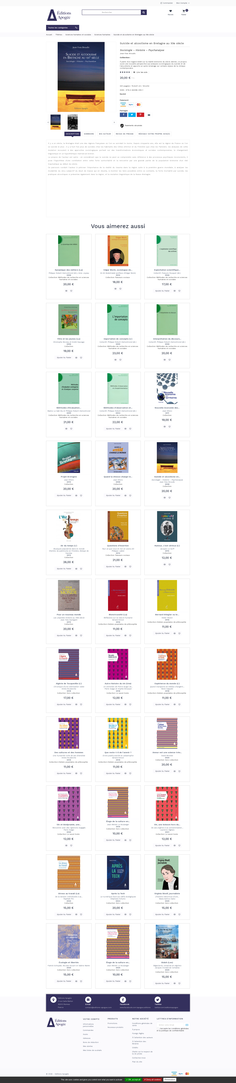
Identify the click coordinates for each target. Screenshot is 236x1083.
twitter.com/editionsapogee (166, 1007)
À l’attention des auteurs (142, 1037)
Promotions (112, 1023)
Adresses (86, 1038)
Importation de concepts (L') (118, 339)
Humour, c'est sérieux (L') (167, 545)
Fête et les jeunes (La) (68, 339)
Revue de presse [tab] (125, 134)
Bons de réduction (91, 1042)
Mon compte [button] (183, 3)
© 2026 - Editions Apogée (57, 1074)
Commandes (88, 1030)
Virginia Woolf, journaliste (167, 893)
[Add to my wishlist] (71, 291)
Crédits (135, 1048)
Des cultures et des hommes (68, 752)
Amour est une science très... (167, 752)
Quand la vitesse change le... (118, 477)
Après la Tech (118, 893)
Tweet (132, 115)
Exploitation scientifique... (167, 270)
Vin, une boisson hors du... (167, 824)
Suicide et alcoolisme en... (167, 477)
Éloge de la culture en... (118, 821)
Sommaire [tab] (89, 134)
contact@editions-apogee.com (98, 1007)
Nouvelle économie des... (167, 408)
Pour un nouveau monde (69, 614)
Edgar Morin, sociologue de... (118, 270)
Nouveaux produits (115, 1027)
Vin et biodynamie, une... (69, 824)
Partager (123, 115)
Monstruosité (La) (118, 614)
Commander (168, 3)
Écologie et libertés (69, 962)
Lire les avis (140, 72)
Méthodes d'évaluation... (69, 408)
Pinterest (140, 115)
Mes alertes (88, 1046)
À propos (136, 1029)
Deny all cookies (153, 1080)
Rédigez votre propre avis (154, 134)
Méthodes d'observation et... (118, 408)
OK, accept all (134, 1080)
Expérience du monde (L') (167, 683)
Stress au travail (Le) (68, 893)
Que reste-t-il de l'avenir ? (118, 752)
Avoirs (85, 1034)
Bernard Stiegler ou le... (167, 614)
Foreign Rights (138, 1033)
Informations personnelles (88, 1025)
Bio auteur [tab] (105, 134)
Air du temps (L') (69, 545)
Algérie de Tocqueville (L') (69, 683)
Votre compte (91, 1019)
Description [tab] (72, 134)
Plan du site (137, 1062)
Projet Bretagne (69, 477)
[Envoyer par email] (149, 115)
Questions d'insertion (118, 545)
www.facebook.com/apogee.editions (135, 1007)
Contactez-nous (139, 1058)
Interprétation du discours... (167, 339)
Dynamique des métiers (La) (69, 270)
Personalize (170, 1080)
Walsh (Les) (167, 962)
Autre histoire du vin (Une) (118, 683)
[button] (62, 28)
